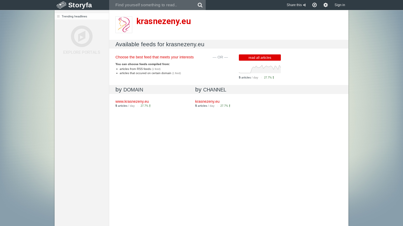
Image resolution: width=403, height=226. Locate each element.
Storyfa (80, 5)
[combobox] (152, 5)
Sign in (340, 5)
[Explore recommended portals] (314, 5)
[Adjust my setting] (325, 5)
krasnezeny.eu (207, 101)
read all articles (260, 57)
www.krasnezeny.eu (132, 101)
